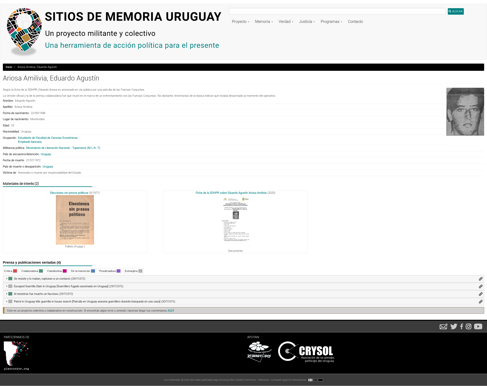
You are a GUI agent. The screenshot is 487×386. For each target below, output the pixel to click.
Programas (330, 21)
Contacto (355, 21)
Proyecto (239, 21)
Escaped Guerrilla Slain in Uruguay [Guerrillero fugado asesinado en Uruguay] (61, 286)
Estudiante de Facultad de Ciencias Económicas (48, 138)
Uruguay (46, 154)
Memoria (263, 21)
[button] (465, 112)
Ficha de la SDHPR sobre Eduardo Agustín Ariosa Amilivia (231, 193)
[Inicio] (116, 32)
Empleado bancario (30, 142)
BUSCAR (457, 11)
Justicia (306, 21)
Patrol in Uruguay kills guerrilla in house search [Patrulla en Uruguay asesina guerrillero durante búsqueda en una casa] (87, 301)
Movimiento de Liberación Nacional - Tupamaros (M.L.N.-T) (63, 148)
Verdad (285, 21)
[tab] (243, 278)
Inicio (9, 67)
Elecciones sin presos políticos (69, 193)
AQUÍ (171, 310)
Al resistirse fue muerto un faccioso (36, 294)
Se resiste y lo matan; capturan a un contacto (42, 278)
